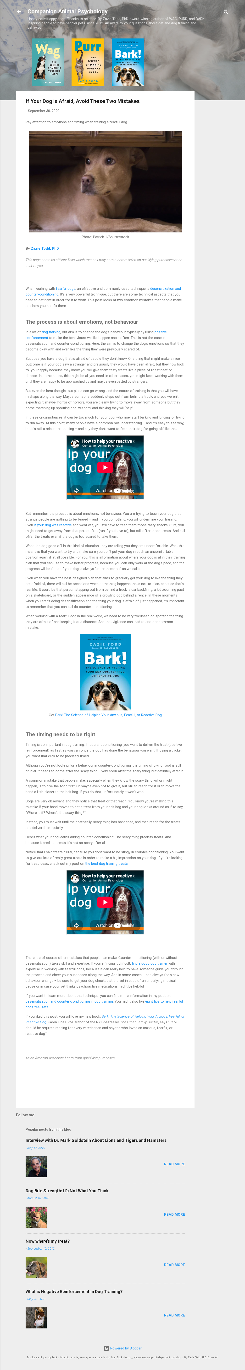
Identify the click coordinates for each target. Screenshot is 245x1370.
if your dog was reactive (53, 525)
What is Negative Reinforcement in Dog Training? (74, 1291)
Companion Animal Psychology (68, 11)
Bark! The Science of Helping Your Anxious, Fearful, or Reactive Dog (108, 715)
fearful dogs (65, 288)
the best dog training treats (106, 863)
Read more (174, 1164)
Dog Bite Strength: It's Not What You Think (67, 1190)
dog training (51, 332)
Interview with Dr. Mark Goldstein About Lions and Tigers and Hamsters (96, 1140)
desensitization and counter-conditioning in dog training (69, 1001)
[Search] (226, 13)
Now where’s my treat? (48, 1241)
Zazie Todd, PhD (45, 248)
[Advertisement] (213, 110)
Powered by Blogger (125, 1348)
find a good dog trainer (149, 963)
